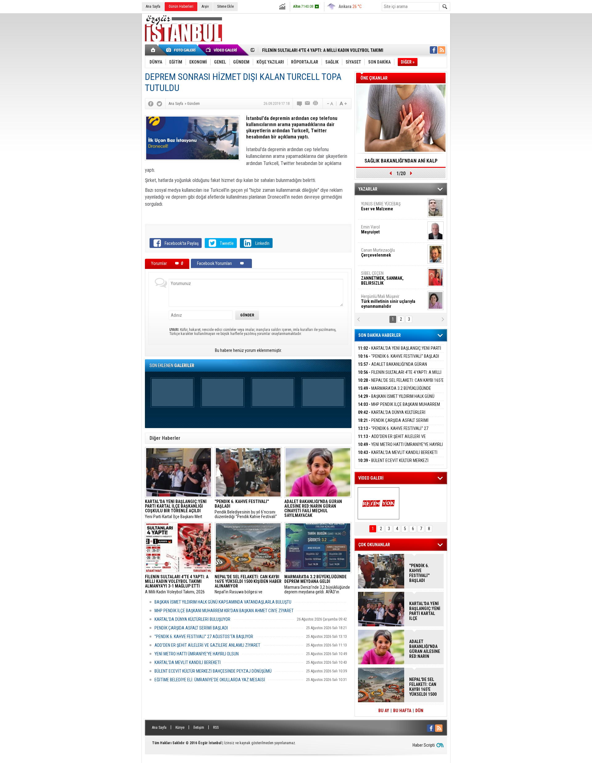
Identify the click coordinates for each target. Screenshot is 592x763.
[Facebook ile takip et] (433, 50)
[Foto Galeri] (182, 50)
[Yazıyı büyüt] (343, 103)
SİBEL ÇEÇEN (382, 278)
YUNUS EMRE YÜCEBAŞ (381, 206)
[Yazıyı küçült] (329, 103)
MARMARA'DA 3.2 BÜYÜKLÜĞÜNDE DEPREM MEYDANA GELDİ (394, 392)
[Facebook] (151, 103)
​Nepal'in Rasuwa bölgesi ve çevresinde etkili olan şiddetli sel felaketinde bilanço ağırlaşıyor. (248, 584)
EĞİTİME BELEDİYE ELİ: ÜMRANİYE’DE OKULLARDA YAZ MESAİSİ (209, 679)
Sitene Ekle (225, 6)
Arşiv (205, 6)
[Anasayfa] (153, 50)
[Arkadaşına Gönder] (307, 103)
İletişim (198, 727)
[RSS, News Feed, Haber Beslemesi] (441, 50)
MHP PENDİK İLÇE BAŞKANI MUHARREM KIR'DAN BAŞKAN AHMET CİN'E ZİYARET (224, 610)
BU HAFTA (402, 710)
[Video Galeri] (222, 50)
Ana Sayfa (153, 6)
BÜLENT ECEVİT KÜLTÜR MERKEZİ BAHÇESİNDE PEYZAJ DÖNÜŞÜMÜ (213, 671)
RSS (216, 727)
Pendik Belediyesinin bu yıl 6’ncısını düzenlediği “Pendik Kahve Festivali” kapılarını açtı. (246, 509)
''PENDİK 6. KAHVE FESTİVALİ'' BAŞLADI (398, 356)
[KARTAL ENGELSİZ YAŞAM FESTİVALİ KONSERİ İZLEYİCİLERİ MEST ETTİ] (378, 503)
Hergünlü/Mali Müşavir (388, 301)
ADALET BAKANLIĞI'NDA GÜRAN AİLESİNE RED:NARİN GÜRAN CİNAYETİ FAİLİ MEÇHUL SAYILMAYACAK (424, 649)
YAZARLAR (367, 189)
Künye (179, 727)
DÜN (419, 710)
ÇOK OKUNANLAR (374, 544)
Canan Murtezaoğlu (378, 253)
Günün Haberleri (181, 6)
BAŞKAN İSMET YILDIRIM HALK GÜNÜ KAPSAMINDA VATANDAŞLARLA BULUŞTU (222, 602)
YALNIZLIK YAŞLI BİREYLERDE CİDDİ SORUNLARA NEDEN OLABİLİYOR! (401, 163)
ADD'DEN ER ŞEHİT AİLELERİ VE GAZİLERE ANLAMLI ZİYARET (207, 645)
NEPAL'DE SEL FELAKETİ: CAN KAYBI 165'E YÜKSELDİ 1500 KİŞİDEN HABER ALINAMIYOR (401, 384)
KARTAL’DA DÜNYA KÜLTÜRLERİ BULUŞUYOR (192, 619)
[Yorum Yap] (299, 103)
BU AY (383, 710)
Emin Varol (370, 229)
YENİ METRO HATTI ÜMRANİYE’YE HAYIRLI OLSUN (196, 653)
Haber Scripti (424, 745)
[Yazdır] (316, 103)
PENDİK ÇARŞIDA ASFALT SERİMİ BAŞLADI (191, 627)
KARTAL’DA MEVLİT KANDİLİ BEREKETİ (187, 662)
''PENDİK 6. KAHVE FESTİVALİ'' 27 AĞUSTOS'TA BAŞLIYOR (203, 636)
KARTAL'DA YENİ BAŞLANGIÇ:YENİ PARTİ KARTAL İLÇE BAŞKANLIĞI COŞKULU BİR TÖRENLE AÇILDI (424, 611)
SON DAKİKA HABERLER (379, 335)
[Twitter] (159, 103)
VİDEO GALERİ (371, 478)
